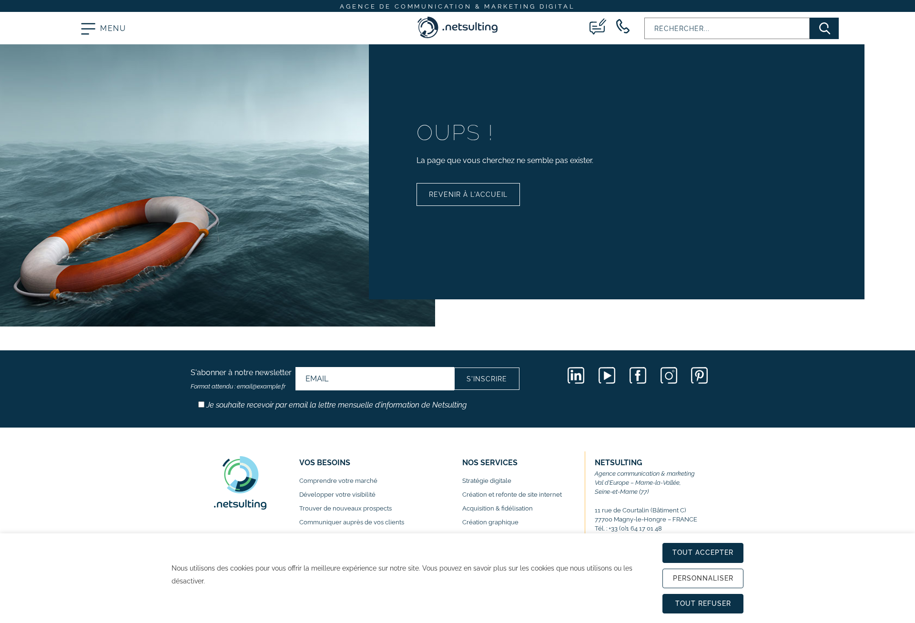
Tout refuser (703, 603)
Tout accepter (702, 552)
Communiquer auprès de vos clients (351, 522)
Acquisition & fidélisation (497, 508)
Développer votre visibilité (337, 494)
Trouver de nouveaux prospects (345, 508)
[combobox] (727, 28)
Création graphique (490, 522)
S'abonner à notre (241, 378)
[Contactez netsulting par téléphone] (623, 26)
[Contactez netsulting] (598, 26)
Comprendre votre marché (338, 480)
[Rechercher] (824, 28)
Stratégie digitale (486, 480)
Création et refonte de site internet (512, 494)
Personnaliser (703, 578)
